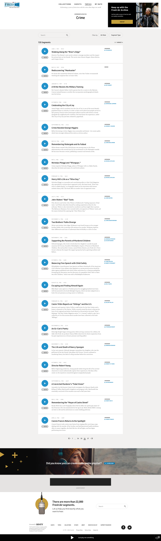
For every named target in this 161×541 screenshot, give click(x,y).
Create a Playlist (92, 525)
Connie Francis (110, 419)
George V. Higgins (110, 126)
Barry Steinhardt (110, 263)
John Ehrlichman (110, 142)
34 (78, 438)
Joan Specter (109, 261)
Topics (88, 4)
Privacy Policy (79, 530)
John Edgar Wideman (111, 220)
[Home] (12, 5)
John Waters (109, 198)
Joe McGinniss (109, 382)
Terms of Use (88, 530)
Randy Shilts (109, 400)
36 (85, 438)
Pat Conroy (109, 85)
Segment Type (116, 35)
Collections (65, 4)
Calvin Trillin (109, 302)
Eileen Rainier (109, 240)
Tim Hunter (109, 50)
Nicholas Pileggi (110, 161)
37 (88, 438)
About (83, 525)
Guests (78, 4)
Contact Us (95, 530)
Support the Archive (106, 525)
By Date (98, 4)
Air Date (103, 35)
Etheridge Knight (110, 327)
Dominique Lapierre (111, 103)
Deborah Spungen (110, 239)
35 (81, 438)
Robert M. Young (110, 364)
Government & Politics (80, 14)
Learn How (110, 463)
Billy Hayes (109, 284)
